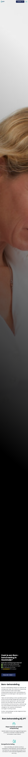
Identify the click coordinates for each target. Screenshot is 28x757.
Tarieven (19, 1)
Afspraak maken (8, 675)
